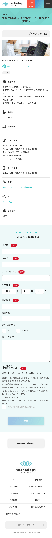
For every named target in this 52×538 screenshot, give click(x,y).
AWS (10, 202)
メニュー (48, 4)
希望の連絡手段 (9, 325)
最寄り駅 (6, 313)
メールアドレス (9, 271)
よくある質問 (13, 493)
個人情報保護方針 (13, 513)
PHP (4, 202)
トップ (13, 480)
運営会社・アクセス (26, 525)
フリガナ (6, 258)
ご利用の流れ (13, 486)
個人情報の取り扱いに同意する (21, 407)
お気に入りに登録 (40, 33)
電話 (10, 330)
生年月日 (6, 285)
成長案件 (28, 187)
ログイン (39, 6)
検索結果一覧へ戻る (26, 443)
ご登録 (31, 6)
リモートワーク (15, 187)
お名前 (5, 245)
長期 (5, 187)
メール (25, 330)
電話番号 (6, 300)
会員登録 (13, 500)
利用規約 (13, 507)
